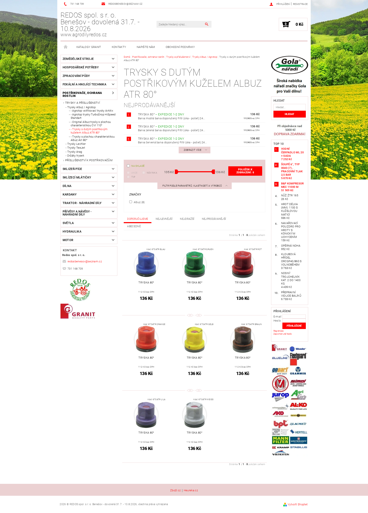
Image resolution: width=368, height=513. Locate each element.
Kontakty (119, 47)
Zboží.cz (175, 490)
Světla (68, 223)
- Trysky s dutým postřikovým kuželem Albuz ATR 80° (89, 131)
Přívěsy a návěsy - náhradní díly (77, 213)
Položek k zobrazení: (245, 171)
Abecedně (134, 226)
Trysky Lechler (76, 143)
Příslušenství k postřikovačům (88, 160)
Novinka (152, 172)
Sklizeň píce (72, 169)
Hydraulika (72, 231)
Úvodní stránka (65, 47)
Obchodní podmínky (180, 47)
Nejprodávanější (214, 218)
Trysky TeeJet (76, 147)
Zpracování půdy (76, 76)
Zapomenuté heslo (282, 334)
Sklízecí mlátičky (77, 177)
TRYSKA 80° (161, 114)
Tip (133, 177)
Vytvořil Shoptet (298, 504)
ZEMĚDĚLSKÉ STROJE (78, 58)
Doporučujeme (137, 218)
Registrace (300, 4)
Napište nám (146, 47)
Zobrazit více (192, 150)
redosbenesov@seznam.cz (85, 261)
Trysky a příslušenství (82, 102)
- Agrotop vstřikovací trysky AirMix (92, 110)
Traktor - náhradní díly (82, 203)
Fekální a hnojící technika (84, 84)
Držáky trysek (75, 155)
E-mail (277, 316)
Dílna (67, 186)
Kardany (70, 194)
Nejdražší (187, 218)
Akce (134, 172)
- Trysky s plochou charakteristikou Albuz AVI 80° (93, 138)
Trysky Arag (74, 151)
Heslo (277, 320)
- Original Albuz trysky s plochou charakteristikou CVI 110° (91, 123)
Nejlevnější (164, 218)
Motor (68, 240)
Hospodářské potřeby (81, 67)
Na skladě (137, 166)
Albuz (139, 202)
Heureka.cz (191, 490)
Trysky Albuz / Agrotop (81, 107)
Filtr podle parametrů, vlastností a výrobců (192, 185)
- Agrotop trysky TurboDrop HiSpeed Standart (93, 116)
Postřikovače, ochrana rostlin (82, 94)
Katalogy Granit (88, 47)
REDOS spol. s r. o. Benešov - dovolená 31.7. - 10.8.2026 (99, 24)
